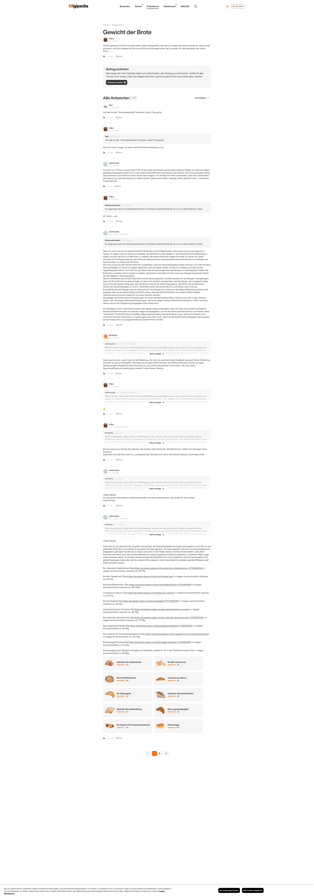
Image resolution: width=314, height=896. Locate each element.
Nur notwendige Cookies (229, 890)
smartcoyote (114, 163)
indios (111, 38)
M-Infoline (113, 335)
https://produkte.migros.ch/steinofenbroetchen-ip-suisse (162, 609)
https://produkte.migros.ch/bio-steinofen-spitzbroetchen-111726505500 (169, 617)
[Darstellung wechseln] (227, 6)
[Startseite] (78, 6)
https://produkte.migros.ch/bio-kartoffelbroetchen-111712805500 (160, 584)
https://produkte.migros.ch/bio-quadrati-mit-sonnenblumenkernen (177, 633)
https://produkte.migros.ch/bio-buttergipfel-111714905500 (150, 601)
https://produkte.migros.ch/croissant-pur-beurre (150, 592)
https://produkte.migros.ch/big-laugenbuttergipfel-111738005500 (161, 625)
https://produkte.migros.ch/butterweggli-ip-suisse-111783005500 (159, 642)
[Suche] (195, 6)
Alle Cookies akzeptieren (252, 890)
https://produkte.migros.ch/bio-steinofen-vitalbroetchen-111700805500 (168, 568)
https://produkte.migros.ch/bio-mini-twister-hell (150, 576)
